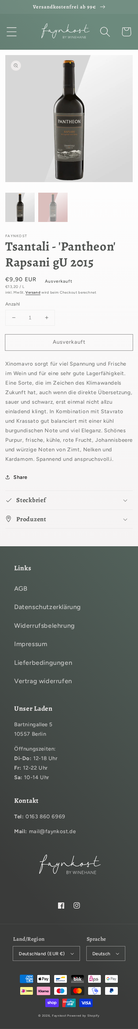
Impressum (30, 644)
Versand (32, 292)
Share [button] (20, 477)
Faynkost (59, 1015)
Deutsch (101, 953)
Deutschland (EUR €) (42, 953)
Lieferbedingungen (43, 663)
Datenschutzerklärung (47, 607)
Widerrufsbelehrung (44, 626)
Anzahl (12, 304)
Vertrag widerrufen (43, 681)
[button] (11, 31)
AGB (21, 588)
